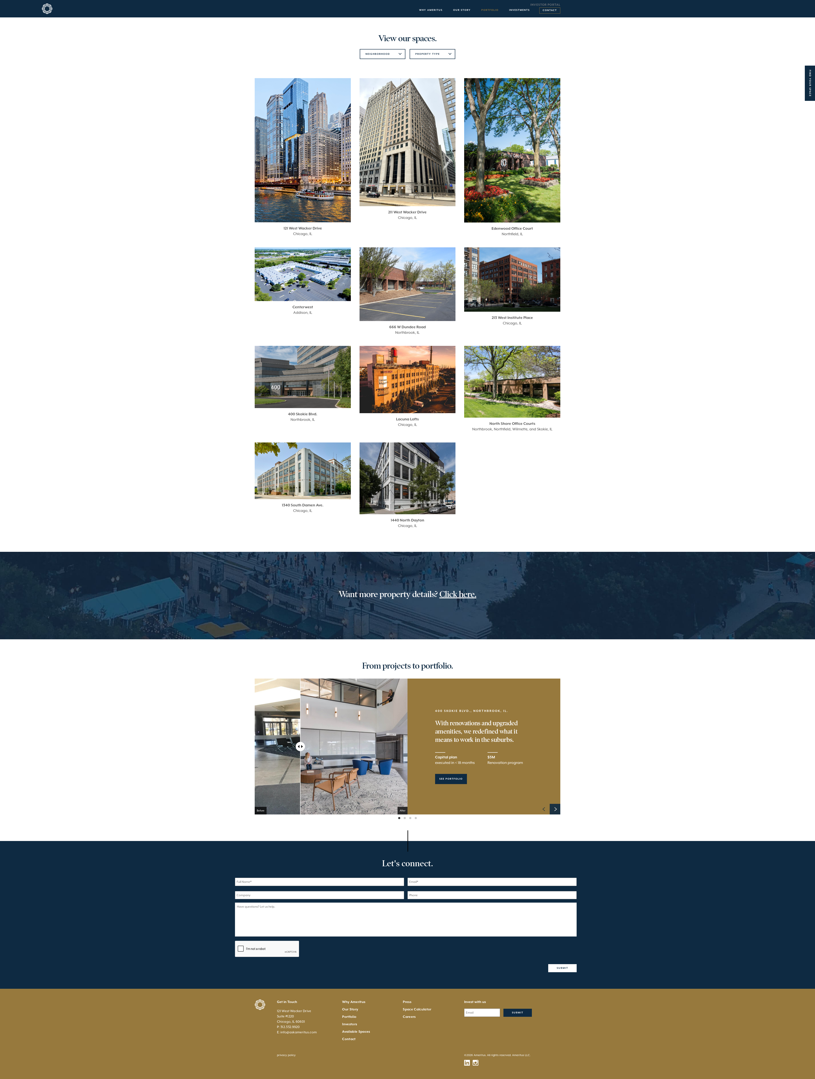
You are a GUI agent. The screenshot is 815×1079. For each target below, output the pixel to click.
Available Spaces (356, 1032)
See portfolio (451, 779)
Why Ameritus (431, 10)
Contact (550, 10)
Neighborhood (377, 54)
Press (407, 1002)
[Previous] (544, 809)
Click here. (457, 594)
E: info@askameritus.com (297, 1032)
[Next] (555, 809)
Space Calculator (417, 1009)
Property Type (427, 54)
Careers (409, 1017)
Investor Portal (545, 4)
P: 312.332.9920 (288, 1027)
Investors (349, 1024)
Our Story (462, 10)
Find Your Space (810, 83)
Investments (519, 10)
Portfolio (490, 10)
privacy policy (286, 1055)
